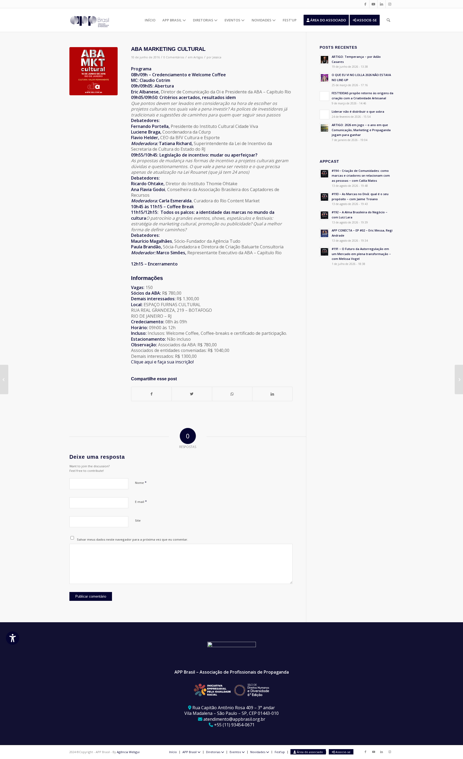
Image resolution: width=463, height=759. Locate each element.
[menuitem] (150, 20)
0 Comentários (173, 57)
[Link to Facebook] (365, 4)
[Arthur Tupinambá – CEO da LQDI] (4, 379)
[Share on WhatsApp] (232, 394)
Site (138, 520)
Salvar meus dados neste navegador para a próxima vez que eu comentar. (132, 539)
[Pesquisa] (388, 20)
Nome (141, 482)
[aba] (93, 71)
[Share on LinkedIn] (272, 394)
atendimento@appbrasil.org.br (234, 719)
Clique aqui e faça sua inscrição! (162, 362)
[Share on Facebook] (151, 394)
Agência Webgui (128, 752)
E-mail (141, 501)
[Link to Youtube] (373, 4)
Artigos (198, 57)
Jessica (216, 57)
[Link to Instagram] (390, 4)
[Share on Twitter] (192, 394)
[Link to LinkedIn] (381, 4)
